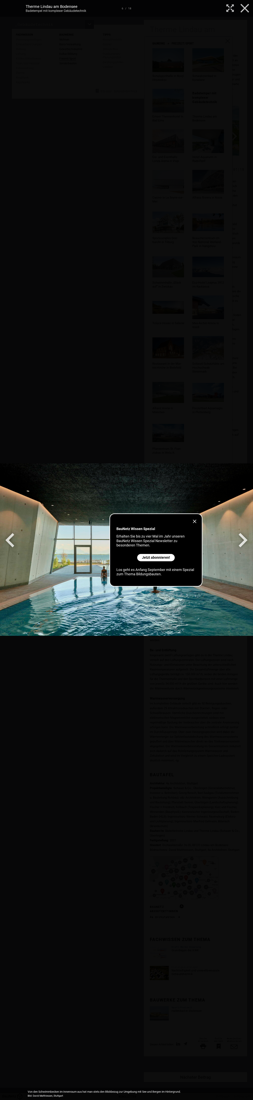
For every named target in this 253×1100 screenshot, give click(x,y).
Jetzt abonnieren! (156, 557)
